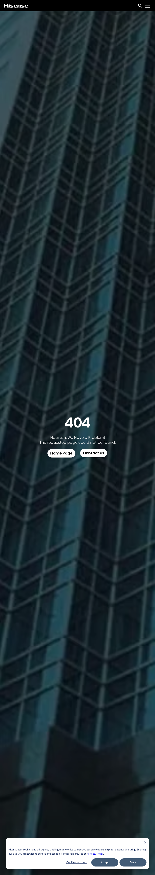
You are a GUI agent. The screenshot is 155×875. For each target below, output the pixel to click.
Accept (105, 862)
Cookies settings (76, 862)
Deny (133, 862)
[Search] (140, 6)
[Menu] (147, 5)
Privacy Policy (95, 853)
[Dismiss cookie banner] (145, 843)
